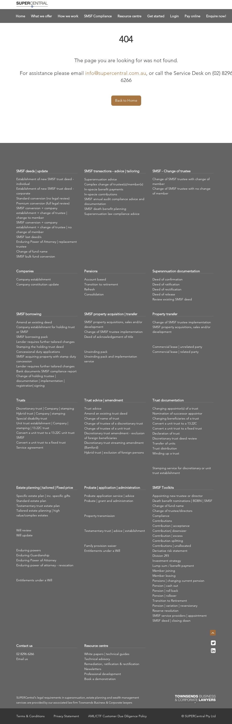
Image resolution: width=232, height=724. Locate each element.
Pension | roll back (165, 591)
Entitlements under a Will (34, 580)
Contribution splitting (167, 541)
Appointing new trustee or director (177, 496)
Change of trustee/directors (172, 511)
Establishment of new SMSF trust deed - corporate (45, 191)
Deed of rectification (166, 289)
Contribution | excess (167, 536)
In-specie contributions (100, 194)
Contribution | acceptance (171, 526)
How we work (68, 16)
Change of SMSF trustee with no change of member (181, 191)
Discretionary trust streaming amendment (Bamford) (114, 445)
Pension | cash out (165, 586)
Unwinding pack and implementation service (110, 358)
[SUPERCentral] (32, 4)
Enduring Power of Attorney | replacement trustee (46, 244)
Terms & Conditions (30, 716)
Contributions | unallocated (171, 546)
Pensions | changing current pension (178, 581)
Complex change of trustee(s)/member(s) (113, 184)
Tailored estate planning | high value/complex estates (38, 512)
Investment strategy (166, 561)
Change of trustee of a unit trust (107, 428)
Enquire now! (216, 16)
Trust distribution (164, 448)
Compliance (160, 516)
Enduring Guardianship (32, 555)
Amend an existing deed (34, 322)
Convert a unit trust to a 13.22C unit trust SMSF (45, 435)
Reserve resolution (165, 611)
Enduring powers (28, 550)
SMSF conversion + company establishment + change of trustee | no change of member (44, 227)
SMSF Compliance (98, 16)
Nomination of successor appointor (177, 413)
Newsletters (92, 669)
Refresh (89, 289)
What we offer (41, 16)
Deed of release (163, 294)
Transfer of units (163, 443)
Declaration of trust (166, 433)
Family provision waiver (100, 546)
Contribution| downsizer (169, 531)
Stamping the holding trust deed (40, 347)
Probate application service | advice (109, 496)
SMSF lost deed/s (28, 237)
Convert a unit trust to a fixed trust (41, 442)
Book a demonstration (100, 679)
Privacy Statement (66, 716)
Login (174, 16)
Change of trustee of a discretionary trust (113, 423)
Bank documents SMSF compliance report (46, 371)
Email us (22, 659)
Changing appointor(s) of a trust (175, 408)
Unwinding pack (95, 352)
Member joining (163, 571)
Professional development (102, 674)
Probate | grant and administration (108, 501)
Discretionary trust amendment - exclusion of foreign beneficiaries (114, 435)
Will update (24, 535)
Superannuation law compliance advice (112, 214)
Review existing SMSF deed (172, 299)
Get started (155, 16)
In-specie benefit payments (103, 189)
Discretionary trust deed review (174, 438)
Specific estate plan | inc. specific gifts (43, 496)
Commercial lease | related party (175, 352)
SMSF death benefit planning (105, 209)
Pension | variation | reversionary (174, 606)
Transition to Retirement (169, 601)
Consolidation (94, 294)
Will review (23, 530)
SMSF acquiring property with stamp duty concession (46, 358)
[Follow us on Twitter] (213, 644)
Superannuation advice (100, 179)
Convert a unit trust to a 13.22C (174, 423)
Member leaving (164, 576)
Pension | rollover (164, 596)
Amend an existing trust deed (105, 413)
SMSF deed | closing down (171, 620)
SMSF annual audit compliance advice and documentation (114, 201)
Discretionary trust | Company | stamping (45, 408)
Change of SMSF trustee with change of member (181, 181)
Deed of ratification (166, 284)
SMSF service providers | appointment (179, 616)
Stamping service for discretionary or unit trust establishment (181, 470)
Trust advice (93, 408)
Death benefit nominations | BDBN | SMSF (182, 501)
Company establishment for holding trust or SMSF (45, 329)
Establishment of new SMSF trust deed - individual (45, 181)
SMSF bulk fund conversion (35, 256)
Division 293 (160, 556)
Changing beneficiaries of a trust (175, 418)
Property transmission (99, 516)
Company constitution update (37, 284)
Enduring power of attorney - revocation (44, 565)
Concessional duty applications (38, 352)
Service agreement (29, 447)
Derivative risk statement (169, 551)
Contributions (162, 521)
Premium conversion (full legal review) (43, 203)
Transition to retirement (101, 284)
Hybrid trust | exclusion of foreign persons (114, 452)
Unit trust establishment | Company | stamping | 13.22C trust (42, 425)
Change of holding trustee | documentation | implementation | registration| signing (40, 381)
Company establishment (33, 279)
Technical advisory (97, 659)
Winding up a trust (165, 453)
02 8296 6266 (25, 654)
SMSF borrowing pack (32, 337)
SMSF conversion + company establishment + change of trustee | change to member (41, 213)
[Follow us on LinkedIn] (213, 652)
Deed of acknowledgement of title (108, 337)
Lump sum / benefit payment (173, 566)
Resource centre (129, 16)
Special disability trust (31, 418)
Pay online (192, 16)
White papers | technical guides (106, 654)
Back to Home (126, 100)
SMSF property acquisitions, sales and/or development (113, 324)
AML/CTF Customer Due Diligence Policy (117, 716)
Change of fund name (32, 251)
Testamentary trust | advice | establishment (114, 531)
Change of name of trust (101, 418)
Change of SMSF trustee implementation (113, 332)
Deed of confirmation (167, 279)
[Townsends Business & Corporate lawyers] (195, 699)
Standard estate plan (31, 501)
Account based (95, 279)
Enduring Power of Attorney (36, 560)
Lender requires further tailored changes (45, 342)
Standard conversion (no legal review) (43, 198)
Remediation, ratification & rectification (111, 664)
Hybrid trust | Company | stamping (40, 413)
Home (20, 16)
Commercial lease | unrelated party (177, 347)
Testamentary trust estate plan (38, 506)
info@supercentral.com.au (115, 73)
